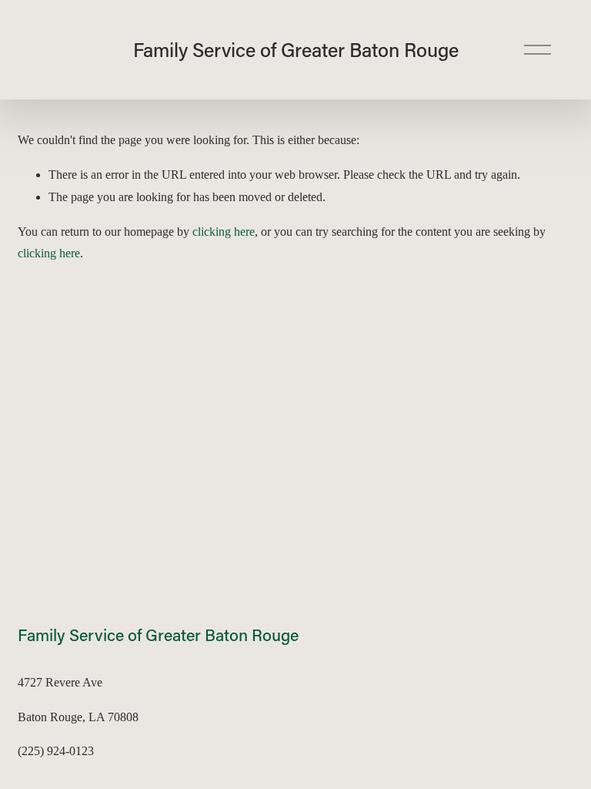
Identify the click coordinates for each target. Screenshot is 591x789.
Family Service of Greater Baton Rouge (296, 49)
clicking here (223, 231)
